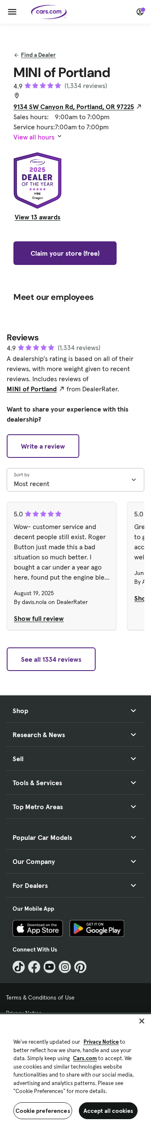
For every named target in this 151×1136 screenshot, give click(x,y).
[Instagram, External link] (65, 967)
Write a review (43, 446)
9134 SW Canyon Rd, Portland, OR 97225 (73, 106)
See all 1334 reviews (51, 659)
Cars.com (85, 1058)
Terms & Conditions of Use (40, 997)
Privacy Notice (101, 1041)
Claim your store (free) (65, 253)
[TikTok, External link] (19, 967)
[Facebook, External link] (34, 967)
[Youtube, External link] (50, 967)
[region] (75, 1074)
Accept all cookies (108, 1111)
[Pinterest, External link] (80, 967)
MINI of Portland (32, 389)
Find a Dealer (38, 55)
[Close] (142, 1021)
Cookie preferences (43, 1111)
